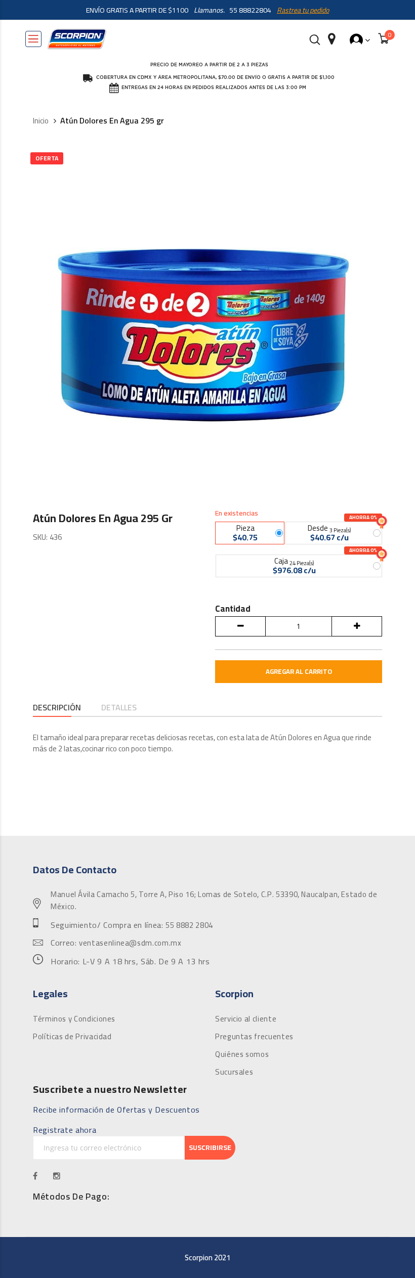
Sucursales (234, 1072)
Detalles (119, 708)
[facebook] (35, 1175)
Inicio (41, 121)
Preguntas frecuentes (254, 1037)
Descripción (57, 708)
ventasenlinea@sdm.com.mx (130, 943)
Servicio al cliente (245, 1019)
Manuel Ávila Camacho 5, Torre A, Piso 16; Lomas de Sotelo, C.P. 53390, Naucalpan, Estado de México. (214, 900)
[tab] (57, 708)
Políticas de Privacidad (72, 1037)
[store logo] (77, 39)
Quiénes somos (242, 1054)
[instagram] (57, 1175)
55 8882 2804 (189, 925)
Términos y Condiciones (74, 1019)
